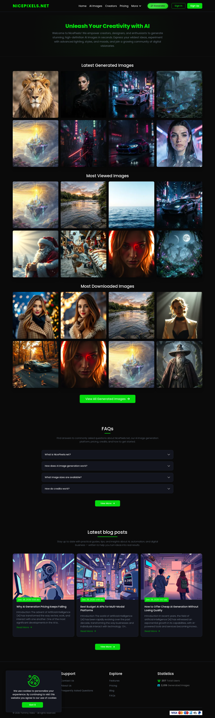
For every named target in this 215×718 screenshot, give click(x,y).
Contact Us (67, 680)
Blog (111, 690)
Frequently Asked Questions (77, 690)
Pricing (113, 685)
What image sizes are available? (63, 477)
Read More (23, 627)
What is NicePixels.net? (58, 454)
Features (114, 680)
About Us (66, 685)
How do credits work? (57, 488)
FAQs (112, 695)
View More (105, 503)
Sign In (178, 5)
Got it (32, 704)
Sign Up (194, 5)
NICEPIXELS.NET (31, 6)
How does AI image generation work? (66, 466)
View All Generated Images (105, 399)
